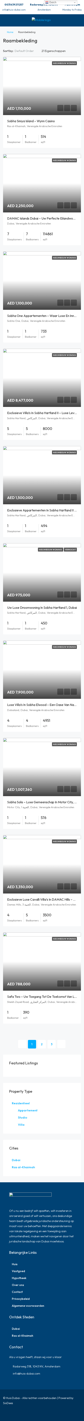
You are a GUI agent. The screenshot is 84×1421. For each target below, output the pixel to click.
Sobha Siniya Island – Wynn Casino (31, 121)
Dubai (16, 1160)
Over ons (18, 1285)
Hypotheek (19, 1278)
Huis (15, 1264)
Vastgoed (18, 1271)
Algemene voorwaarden (28, 1306)
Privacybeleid (21, 1299)
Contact (17, 1292)
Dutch (52, 2)
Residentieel (21, 1103)
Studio (22, 1117)
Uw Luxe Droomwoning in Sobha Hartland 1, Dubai (42, 608)
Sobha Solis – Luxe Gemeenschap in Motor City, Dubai (45, 802)
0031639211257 (13, 4)
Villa (21, 1124)
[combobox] (27, 51)
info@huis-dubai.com (14, 9)
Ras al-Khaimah (23, 1167)
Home (10, 32)
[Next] (61, 1044)
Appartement (28, 1110)
